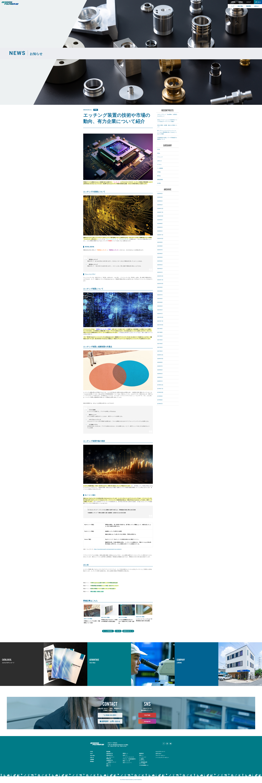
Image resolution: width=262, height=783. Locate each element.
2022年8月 (160, 291)
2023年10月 (160, 238)
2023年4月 (160, 261)
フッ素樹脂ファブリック (111, 762)
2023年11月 (160, 234)
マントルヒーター (142, 757)
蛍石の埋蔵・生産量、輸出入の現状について (167, 126)
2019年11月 (160, 388)
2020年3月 (160, 373)
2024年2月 (160, 231)
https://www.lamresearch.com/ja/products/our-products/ (107, 549)
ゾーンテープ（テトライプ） (128, 757)
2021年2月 (160, 351)
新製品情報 (160, 179)
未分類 (159, 183)
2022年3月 (160, 306)
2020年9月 (160, 362)
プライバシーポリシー (160, 755)
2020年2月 (160, 377)
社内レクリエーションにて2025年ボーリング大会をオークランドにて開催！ (167, 120)
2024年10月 (160, 216)
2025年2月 (160, 204)
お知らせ (159, 160)
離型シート (108, 765)
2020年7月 (160, 366)
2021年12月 (160, 317)
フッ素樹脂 (160, 168)
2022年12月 (160, 276)
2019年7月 (160, 403)
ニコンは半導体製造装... (108, 631)
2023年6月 (160, 253)
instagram (147, 721)
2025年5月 (160, 193)
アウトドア (160, 157)
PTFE (158, 149)
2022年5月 (160, 298)
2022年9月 (160, 287)
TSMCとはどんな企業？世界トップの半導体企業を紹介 (104, 582)
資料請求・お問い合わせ (111, 721)
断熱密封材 (141, 753)
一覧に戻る (118, 631)
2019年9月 (160, 396)
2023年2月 (160, 268)
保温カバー (141, 755)
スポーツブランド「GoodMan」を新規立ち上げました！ (167, 115)
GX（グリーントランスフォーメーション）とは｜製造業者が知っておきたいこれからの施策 (167, 132)
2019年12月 (160, 385)
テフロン (159, 164)
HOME (91, 751)
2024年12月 (160, 208)
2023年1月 (160, 272)
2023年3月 (160, 264)
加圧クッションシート (127, 762)
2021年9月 (160, 328)
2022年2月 (160, 309)
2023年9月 (160, 242)
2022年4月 (160, 302)
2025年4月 (160, 197)
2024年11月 (160, 212)
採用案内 (92, 761)
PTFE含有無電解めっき (143, 765)
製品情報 (108, 751)
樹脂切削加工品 (109, 753)
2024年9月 (160, 219)
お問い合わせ (158, 753)
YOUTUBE (147, 715)
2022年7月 (160, 294)
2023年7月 (160, 249)
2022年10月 (160, 283)
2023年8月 (160, 246)
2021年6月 (160, 336)
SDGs (158, 153)
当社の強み (92, 755)
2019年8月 (160, 400)
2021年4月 (160, 343)
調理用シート (125, 753)
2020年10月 (160, 358)
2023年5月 (160, 257)
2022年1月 (160, 313)
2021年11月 (160, 321)
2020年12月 (160, 355)
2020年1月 (160, 381)
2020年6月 (160, 370)
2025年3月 (160, 201)
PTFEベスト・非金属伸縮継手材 (129, 758)
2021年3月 (160, 347)
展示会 (159, 175)
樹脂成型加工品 (109, 755)
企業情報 (92, 759)
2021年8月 (160, 332)
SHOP (91, 753)
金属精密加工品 (109, 760)
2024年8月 (160, 223)
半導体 (95, 109)
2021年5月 (160, 340)
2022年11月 (160, 279)
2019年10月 (160, 392)
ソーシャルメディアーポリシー (162, 757)
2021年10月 (160, 324)
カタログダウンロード (160, 751)
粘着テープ (125, 755)
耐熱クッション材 (126, 760)
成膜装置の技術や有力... (127, 631)
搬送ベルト (108, 763)
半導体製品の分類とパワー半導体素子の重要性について (167, 138)
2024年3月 (160, 227)
